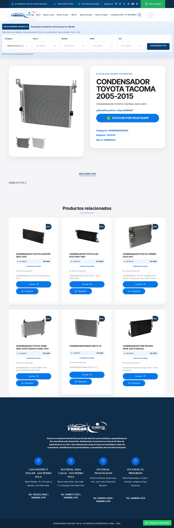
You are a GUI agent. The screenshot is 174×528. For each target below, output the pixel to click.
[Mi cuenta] (151, 15)
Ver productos (158, 46)
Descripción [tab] (87, 173)
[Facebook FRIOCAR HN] (116, 4)
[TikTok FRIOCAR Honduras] (128, 4)
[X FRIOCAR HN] (124, 4)
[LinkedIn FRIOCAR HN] (137, 4)
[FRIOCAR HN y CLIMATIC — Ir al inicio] (23, 15)
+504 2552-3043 (65, 4)
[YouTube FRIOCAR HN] (133, 4)
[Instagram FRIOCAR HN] (120, 4)
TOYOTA (110, 135)
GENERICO (110, 140)
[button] (140, 15)
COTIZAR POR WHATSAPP (128, 118)
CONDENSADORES (118, 130)
